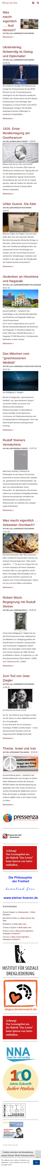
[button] (33, 3)
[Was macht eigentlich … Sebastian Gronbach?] (20, 543)
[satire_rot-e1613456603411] (20, 1027)
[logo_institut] (20, 960)
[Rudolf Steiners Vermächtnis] (20, 460)
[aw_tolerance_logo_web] (20, 995)
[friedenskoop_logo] (20, 1110)
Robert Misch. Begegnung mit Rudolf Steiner (19, 602)
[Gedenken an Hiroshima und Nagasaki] (20, 299)
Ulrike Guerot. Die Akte (19, 204)
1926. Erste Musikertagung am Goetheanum (16, 133)
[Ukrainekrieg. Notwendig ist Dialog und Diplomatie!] (20, 74)
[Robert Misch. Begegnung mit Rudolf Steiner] (20, 622)
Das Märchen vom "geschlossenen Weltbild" (16, 358)
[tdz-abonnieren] (20, 836)
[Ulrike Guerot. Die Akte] (20, 222)
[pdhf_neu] (20, 887)
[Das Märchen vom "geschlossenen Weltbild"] (20, 381)
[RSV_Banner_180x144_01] (20, 1130)
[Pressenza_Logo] (20, 818)
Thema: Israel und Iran (19, 748)
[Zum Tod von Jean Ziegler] (20, 699)
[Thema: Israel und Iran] (20, 764)
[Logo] (9, 3)
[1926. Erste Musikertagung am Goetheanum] (20, 153)
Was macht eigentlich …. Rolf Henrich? (10, 21)
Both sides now (20, 924)
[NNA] (20, 1054)
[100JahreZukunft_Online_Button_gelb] (20, 1081)
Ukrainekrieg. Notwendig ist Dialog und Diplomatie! (18, 51)
